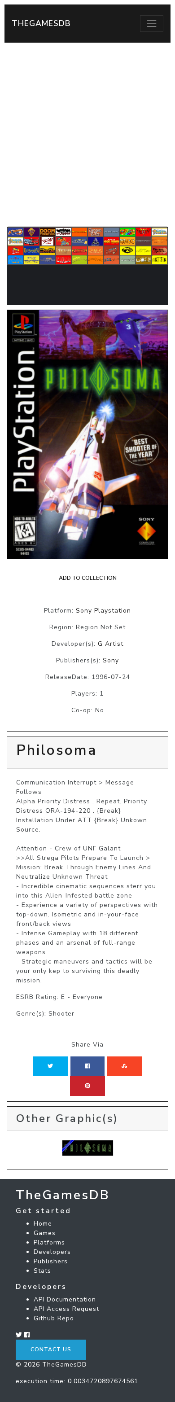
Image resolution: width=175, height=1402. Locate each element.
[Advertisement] (87, 134)
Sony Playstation (103, 610)
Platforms (49, 1242)
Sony (111, 660)
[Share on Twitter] (50, 1066)
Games (45, 1233)
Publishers (51, 1261)
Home (43, 1223)
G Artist (110, 644)
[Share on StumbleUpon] (124, 1066)
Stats (42, 1270)
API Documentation (65, 1299)
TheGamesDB (41, 23)
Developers (52, 1252)
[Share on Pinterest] (87, 1086)
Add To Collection (88, 578)
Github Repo (54, 1318)
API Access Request (66, 1309)
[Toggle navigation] (151, 23)
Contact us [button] (51, 1349)
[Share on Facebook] (87, 1066)
